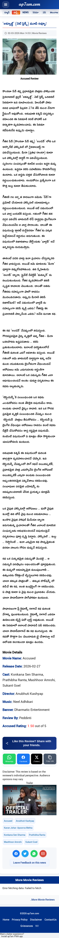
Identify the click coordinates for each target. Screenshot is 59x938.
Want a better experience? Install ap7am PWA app (12, 935)
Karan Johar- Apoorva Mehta (18, 827)
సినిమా (36, 12)
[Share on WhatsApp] (34, 853)
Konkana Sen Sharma (14, 834)
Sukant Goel (31, 841)
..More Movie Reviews (42, 899)
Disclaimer (36, 919)
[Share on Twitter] (25, 853)
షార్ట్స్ (16, 12)
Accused (8, 820)
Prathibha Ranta (37, 834)
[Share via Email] (43, 853)
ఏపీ (44, 12)
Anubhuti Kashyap (25, 820)
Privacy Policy (20, 919)
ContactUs (50, 919)
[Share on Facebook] (16, 853)
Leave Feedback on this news (29, 862)
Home (6, 919)
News (25, 12)
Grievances (26, 926)
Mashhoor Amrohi (13, 841)
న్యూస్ (6, 12)
